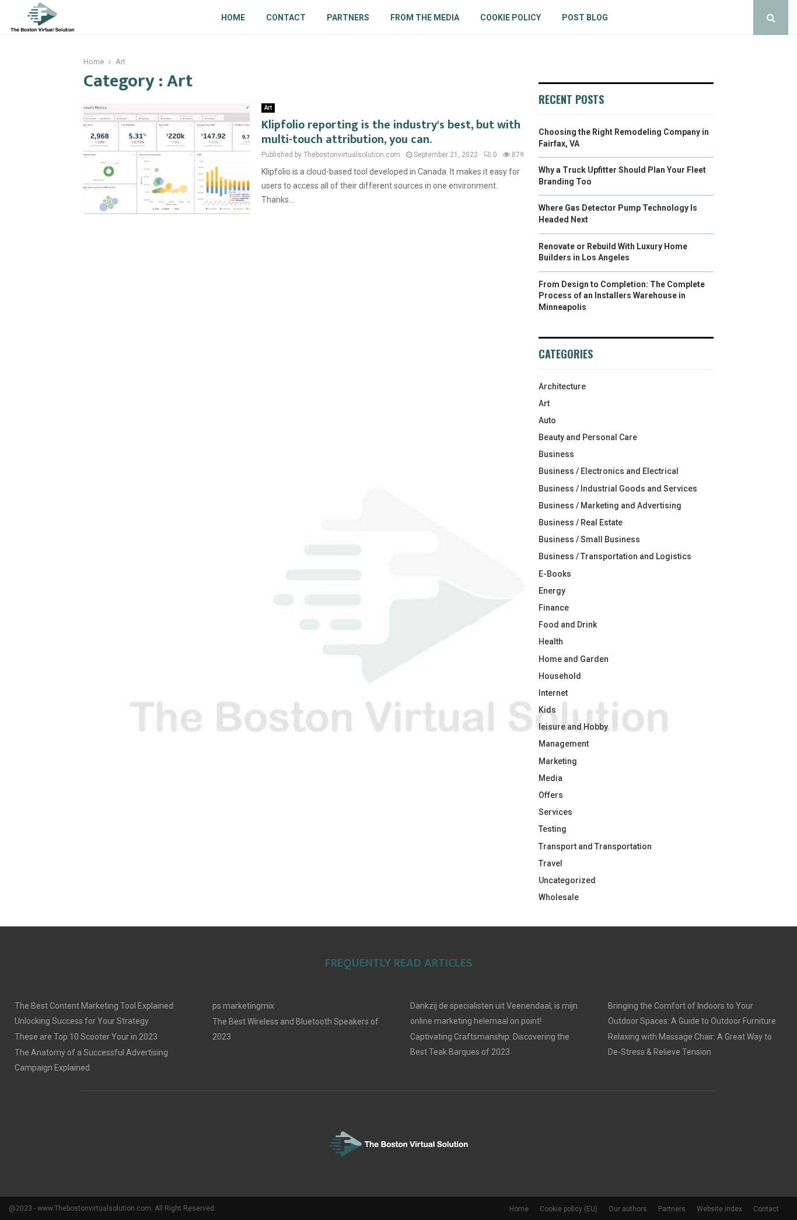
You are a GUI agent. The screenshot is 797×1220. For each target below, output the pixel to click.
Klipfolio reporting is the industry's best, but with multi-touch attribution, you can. (390, 132)
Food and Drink (568, 624)
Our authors (628, 1209)
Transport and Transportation (595, 846)
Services (555, 812)
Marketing (558, 761)
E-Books (555, 573)
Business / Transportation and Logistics (615, 556)
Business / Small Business (589, 539)
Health (551, 641)
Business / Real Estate (581, 522)
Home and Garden (574, 659)
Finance (554, 607)
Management (564, 743)
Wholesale (559, 897)
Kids (547, 709)
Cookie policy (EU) (568, 1209)
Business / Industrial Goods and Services (618, 488)
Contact (286, 17)
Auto (547, 420)
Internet (553, 693)
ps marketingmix (243, 1005)
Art (268, 107)
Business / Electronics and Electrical (609, 471)
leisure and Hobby (573, 726)
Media (550, 778)
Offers (551, 795)
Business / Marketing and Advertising (610, 505)
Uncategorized (567, 880)
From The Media (424, 17)
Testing (553, 829)
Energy (552, 590)
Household (560, 676)
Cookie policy (510, 17)
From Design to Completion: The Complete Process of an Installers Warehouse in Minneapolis (622, 296)
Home (233, 17)
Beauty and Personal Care (588, 437)
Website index (719, 1209)
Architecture (562, 386)
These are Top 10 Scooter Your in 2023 (86, 1036)
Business (556, 454)
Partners (348, 17)
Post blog (585, 17)
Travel (550, 863)
